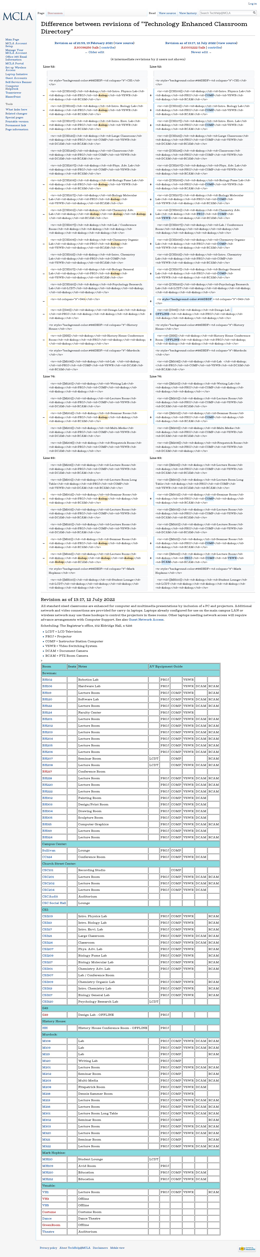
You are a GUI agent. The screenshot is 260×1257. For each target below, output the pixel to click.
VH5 (45, 1205)
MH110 (47, 1159)
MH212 (47, 1179)
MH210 (47, 1172)
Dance (47, 1218)
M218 (46, 1093)
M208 (46, 1087)
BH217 (47, 771)
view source (124, 43)
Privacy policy (48, 1248)
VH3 (45, 1199)
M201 (46, 1067)
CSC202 (48, 883)
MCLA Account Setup (16, 44)
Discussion (55, 13)
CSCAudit (50, 896)
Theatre (48, 1231)
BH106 (47, 686)
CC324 (47, 857)
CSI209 (47, 955)
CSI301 (47, 968)
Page (41, 13)
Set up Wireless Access (15, 69)
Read (152, 13)
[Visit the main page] (18, 16)
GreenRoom (51, 1225)
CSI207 (47, 949)
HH (45, 1028)
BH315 (47, 824)
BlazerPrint (13, 97)
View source (167, 13)
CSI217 (47, 962)
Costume (49, 1212)
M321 (46, 1139)
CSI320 (47, 1001)
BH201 (47, 719)
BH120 (47, 699)
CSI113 (47, 922)
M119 (46, 1054)
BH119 (46, 693)
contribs (108, 47)
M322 (46, 1146)
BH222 (47, 791)
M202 (46, 1074)
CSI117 (47, 929)
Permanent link (15, 125)
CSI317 (47, 995)
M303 (46, 1126)
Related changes (16, 113)
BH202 (47, 725)
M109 (46, 1047)
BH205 (47, 745)
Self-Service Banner (18, 82)
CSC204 (48, 890)
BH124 (47, 712)
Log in (252, 3)
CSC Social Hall (54, 903)
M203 (46, 1080)
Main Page (12, 39)
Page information (16, 129)
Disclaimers (100, 1248)
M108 (46, 1041)
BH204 (47, 738)
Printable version (16, 121)
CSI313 (47, 988)
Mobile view (117, 1248)
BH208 (47, 765)
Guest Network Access (146, 619)
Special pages (14, 117)
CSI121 (47, 936)
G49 (45, 1015)
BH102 (47, 679)
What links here (16, 109)
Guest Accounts (16, 78)
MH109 (47, 1166)
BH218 (47, 778)
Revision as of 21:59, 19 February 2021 (84, 43)
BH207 (47, 758)
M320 (46, 1133)
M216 (46, 1106)
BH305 (47, 817)
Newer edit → (201, 52)
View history (188, 13)
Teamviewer (13, 93)
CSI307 (47, 975)
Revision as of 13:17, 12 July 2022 (190, 43)
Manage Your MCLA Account (16, 51)
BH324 (47, 837)
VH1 (45, 1192)
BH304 (47, 811)
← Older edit (94, 52)
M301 (46, 1113)
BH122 (47, 706)
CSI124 (47, 942)
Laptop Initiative (16, 74)
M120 (46, 1061)
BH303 (47, 804)
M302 (46, 1120)
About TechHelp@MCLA (75, 1248)
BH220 (47, 784)
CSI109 (47, 916)
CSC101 (47, 870)
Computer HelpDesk (12, 87)
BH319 (47, 831)
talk (96, 47)
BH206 (47, 752)
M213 (46, 1100)
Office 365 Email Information (16, 58)
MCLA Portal (14, 63)
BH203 (47, 732)
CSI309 (47, 982)
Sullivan (48, 850)
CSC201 (48, 877)
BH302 (47, 798)
